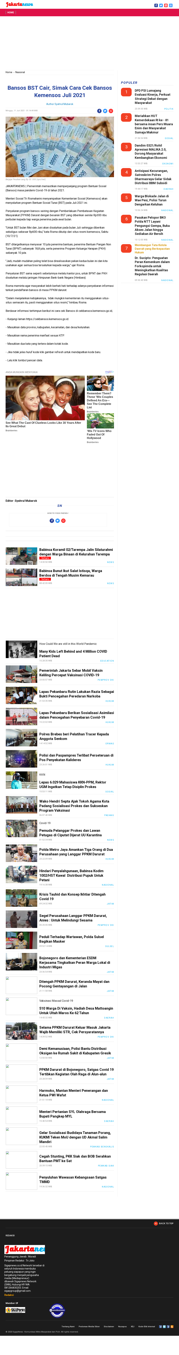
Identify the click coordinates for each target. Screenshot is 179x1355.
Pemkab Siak (106, 1166)
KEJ (132, 1326)
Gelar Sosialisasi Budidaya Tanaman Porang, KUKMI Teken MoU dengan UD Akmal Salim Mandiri (75, 1137)
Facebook (160, 1326)
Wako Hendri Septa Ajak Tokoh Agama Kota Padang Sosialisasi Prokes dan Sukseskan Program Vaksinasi (74, 806)
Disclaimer (109, 1326)
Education (107, 661)
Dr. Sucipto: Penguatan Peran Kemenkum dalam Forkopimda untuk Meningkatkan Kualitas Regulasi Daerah (152, 266)
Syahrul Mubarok (64, 104)
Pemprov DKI (106, 680)
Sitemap (168, 1326)
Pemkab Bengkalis (102, 1146)
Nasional (20, 72)
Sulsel (109, 946)
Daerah (109, 1018)
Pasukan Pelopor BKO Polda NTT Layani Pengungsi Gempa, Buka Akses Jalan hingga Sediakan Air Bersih (152, 226)
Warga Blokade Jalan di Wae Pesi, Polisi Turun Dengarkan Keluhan (152, 200)
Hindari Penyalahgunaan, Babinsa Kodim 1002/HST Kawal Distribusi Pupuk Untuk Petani (71, 875)
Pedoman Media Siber (89, 1326)
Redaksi (9, 1295)
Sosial (109, 791)
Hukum (110, 701)
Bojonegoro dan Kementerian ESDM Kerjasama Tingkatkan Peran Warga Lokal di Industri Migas (74, 962)
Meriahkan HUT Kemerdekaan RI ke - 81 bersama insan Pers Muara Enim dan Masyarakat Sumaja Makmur (154, 124)
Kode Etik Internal (146, 1326)
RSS (172, 1326)
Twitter (164, 1326)
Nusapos (122, 1326)
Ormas (109, 743)
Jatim (110, 904)
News (110, 562)
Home (10, 12)
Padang (109, 815)
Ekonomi (168, 163)
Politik (169, 109)
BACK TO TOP (166, 1223)
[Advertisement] (89, 43)
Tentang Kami (68, 1326)
